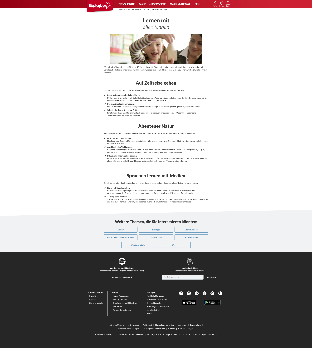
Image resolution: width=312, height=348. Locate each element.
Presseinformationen (122, 310)
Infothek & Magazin (116, 325)
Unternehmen (133, 325)
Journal (120, 229)
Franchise (93, 296)
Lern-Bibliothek (153, 310)
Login (190, 328)
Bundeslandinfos (138, 245)
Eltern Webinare (191, 229)
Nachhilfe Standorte (155, 296)
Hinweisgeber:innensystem (153, 328)
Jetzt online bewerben (121, 277)
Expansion (93, 299)
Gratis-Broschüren (191, 237)
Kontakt (181, 328)
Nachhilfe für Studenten (157, 299)
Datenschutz (195, 325)
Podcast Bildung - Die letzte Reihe (120, 237)
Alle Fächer (117, 306)
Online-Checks (156, 237)
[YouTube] (197, 293)
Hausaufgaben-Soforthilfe (158, 306)
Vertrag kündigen (120, 299)
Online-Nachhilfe (154, 303)
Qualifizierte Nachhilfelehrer (125, 303)
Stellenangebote (96, 303)
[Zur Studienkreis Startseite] (99, 7)
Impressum (182, 325)
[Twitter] (189, 293)
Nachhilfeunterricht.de (164, 325)
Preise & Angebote (121, 296)
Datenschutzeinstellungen (128, 328)
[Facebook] (181, 293)
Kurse (149, 313)
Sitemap (171, 328)
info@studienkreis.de (208, 334)
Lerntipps (156, 229)
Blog (174, 245)
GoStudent (147, 325)
